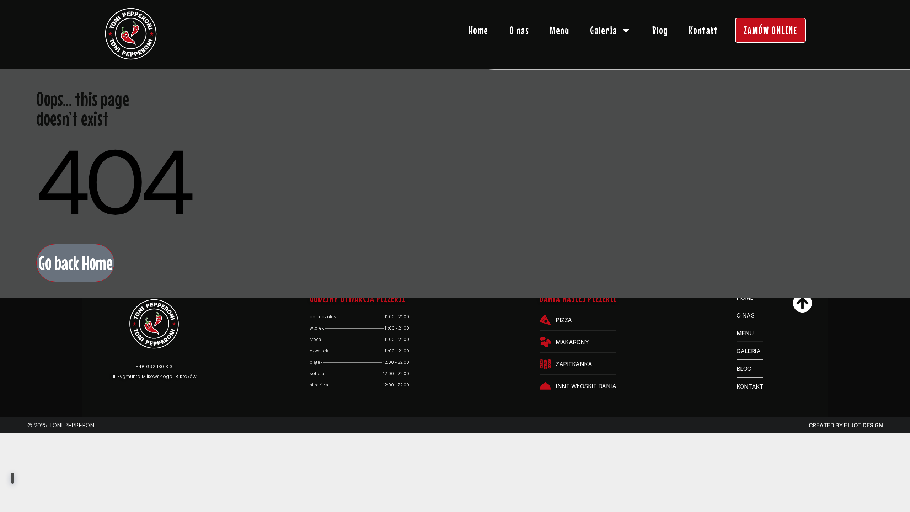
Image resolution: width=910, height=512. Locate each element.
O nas (519, 30)
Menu (559, 30)
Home (478, 30)
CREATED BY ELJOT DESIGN (846, 425)
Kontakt (703, 30)
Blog (660, 30)
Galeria (603, 30)
